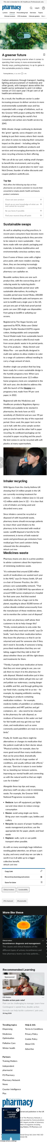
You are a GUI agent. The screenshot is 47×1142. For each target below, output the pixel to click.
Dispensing (7, 1029)
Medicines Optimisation (8, 1036)
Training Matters (10, 1061)
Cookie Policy (31, 1039)
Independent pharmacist (8, 1068)
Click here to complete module (12, 1114)
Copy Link (9, 871)
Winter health (9, 1048)
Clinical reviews (9, 890)
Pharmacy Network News (11, 1082)
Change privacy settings (8, 1141)
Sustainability (23, 890)
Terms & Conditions (34, 1029)
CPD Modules (7, 997)
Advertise (29, 1049)
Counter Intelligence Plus (12, 1091)
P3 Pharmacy (8, 1075)
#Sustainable (21, 901)
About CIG (30, 1044)
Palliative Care (9, 1043)
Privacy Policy (31, 1034)
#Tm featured (8, 901)
